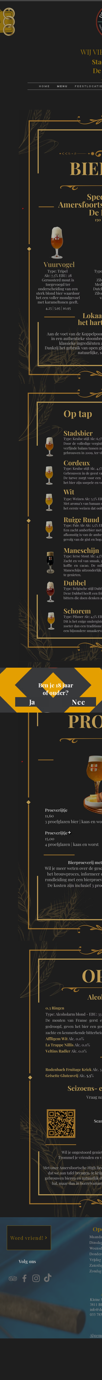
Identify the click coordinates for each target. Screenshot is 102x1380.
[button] (32, 702)
